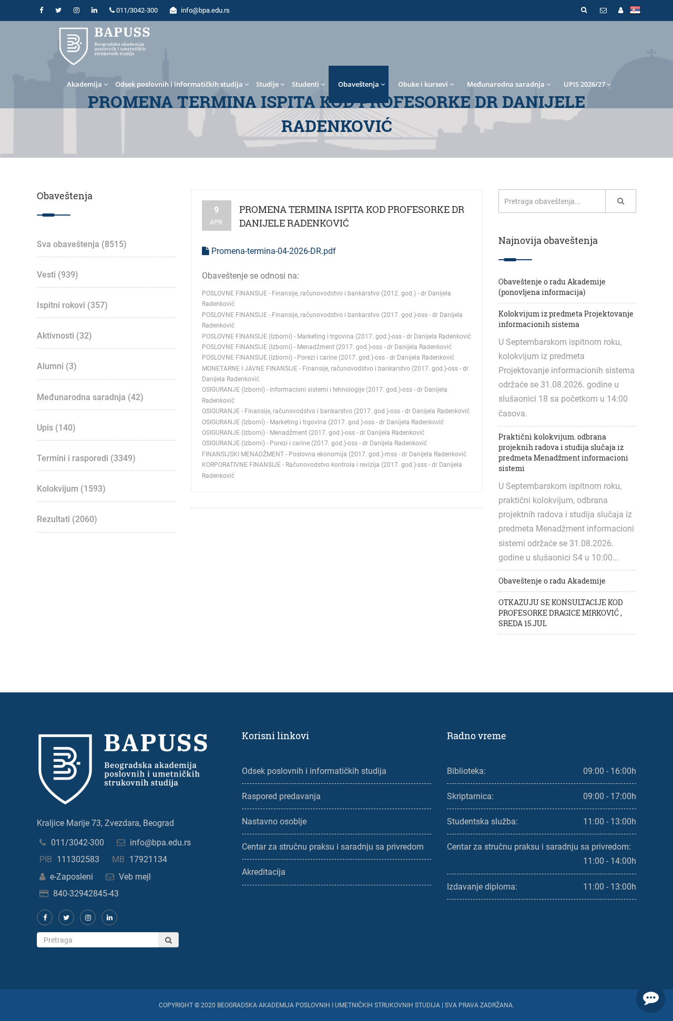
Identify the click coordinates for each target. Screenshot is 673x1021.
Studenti (305, 84)
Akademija (84, 84)
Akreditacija (263, 872)
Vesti (57, 275)
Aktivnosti (64, 336)
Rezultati (67, 519)
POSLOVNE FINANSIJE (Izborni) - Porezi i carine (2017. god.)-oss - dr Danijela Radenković (328, 357)
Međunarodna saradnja (506, 84)
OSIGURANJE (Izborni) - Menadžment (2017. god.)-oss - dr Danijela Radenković (313, 432)
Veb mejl (135, 877)
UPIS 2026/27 (584, 84)
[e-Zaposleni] (620, 10)
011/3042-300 (77, 843)
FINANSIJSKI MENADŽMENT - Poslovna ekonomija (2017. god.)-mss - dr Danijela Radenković (334, 454)
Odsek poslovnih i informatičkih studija (179, 84)
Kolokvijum (71, 489)
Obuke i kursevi (423, 84)
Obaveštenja (358, 84)
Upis (56, 428)
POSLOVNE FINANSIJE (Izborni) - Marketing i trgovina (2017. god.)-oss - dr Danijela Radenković (336, 336)
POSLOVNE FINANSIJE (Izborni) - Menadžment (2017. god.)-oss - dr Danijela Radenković (327, 347)
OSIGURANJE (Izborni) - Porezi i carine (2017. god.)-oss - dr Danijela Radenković (314, 443)
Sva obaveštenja (82, 244)
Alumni (57, 366)
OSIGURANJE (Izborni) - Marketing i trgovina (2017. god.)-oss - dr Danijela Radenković (323, 422)
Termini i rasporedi (86, 458)
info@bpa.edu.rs (160, 843)
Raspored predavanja (281, 796)
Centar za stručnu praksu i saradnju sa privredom (333, 847)
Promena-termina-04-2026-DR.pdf (272, 251)
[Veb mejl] (603, 10)
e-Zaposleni (71, 877)
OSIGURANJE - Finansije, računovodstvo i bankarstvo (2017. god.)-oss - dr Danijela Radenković (336, 411)
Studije (267, 84)
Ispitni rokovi (72, 305)
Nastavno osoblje (274, 821)
